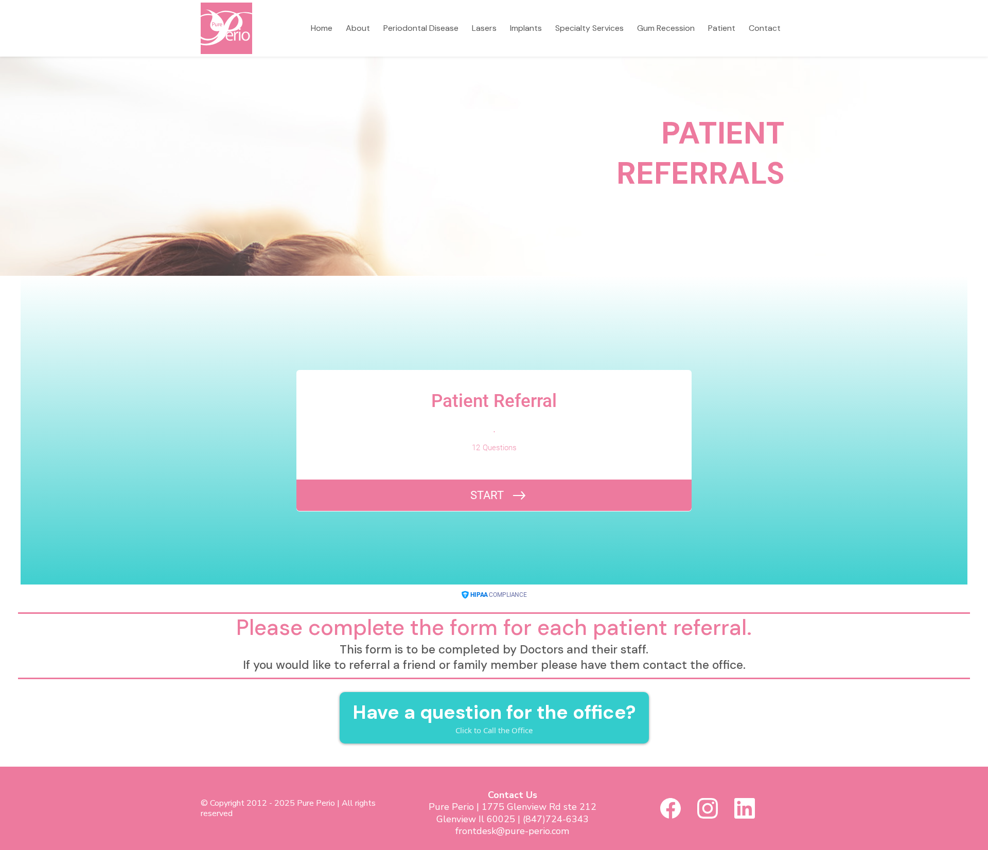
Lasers (484, 28)
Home (321, 28)
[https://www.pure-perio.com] (226, 27)
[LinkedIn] (744, 808)
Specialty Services (589, 28)
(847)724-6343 (556, 819)
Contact (765, 28)
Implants (526, 28)
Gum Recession (666, 28)
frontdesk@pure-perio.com (512, 831)
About (358, 28)
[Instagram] (707, 808)
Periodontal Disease (420, 28)
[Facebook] (670, 808)
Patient (721, 28)
